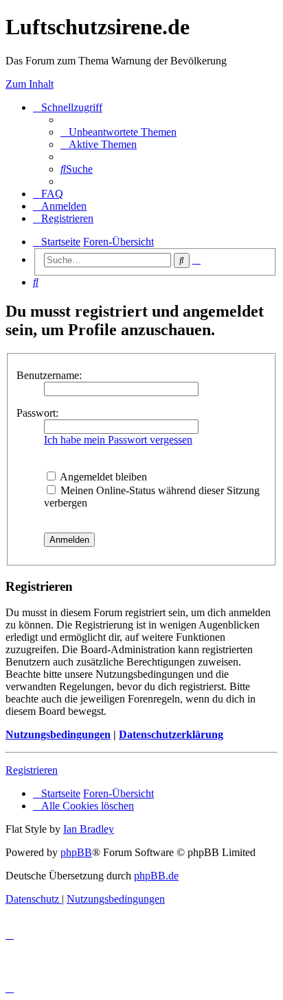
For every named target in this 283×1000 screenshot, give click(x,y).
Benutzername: (49, 375)
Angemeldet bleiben (102, 477)
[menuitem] (118, 132)
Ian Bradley (88, 829)
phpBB (76, 852)
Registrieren (31, 770)
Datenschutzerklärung (171, 734)
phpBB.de (156, 875)
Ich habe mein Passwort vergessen (118, 440)
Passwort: (37, 413)
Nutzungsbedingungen (58, 734)
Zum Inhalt (29, 84)
